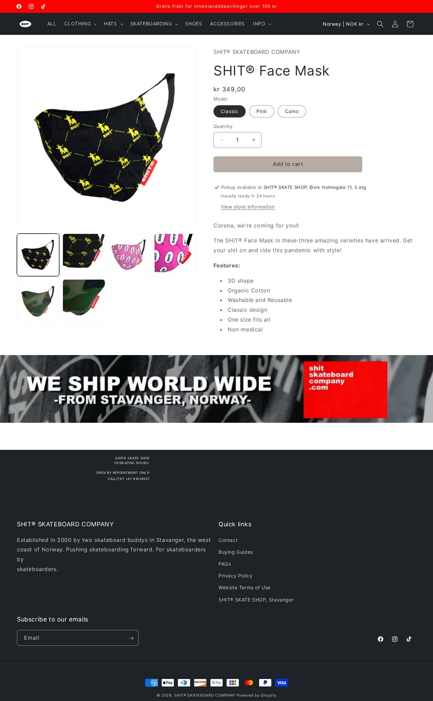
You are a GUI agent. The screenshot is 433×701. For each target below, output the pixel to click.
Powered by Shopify (256, 695)
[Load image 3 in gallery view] (130, 255)
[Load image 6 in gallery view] (84, 300)
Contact (228, 540)
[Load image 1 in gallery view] (38, 255)
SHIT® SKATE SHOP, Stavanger (256, 599)
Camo (292, 111)
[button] (80, 24)
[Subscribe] (130, 638)
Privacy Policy (235, 575)
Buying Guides (236, 551)
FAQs (225, 563)
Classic (229, 111)
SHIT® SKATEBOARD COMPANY (204, 695)
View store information (247, 207)
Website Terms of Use (245, 587)
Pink (261, 111)
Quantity (222, 126)
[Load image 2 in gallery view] (84, 255)
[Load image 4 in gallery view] (175, 255)
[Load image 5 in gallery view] (38, 300)
